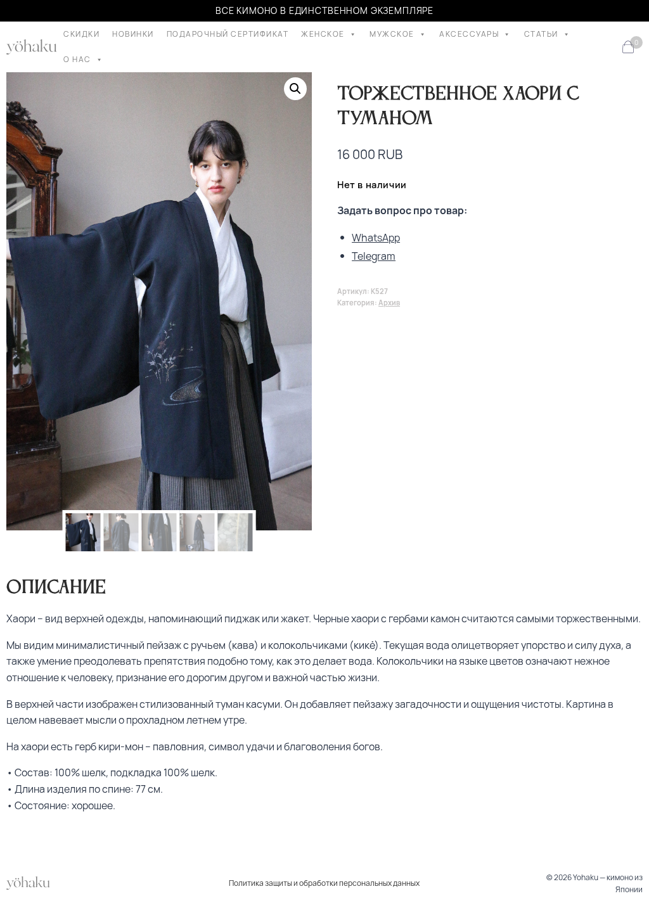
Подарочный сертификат (228, 34)
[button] (295, 88)
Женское (323, 34)
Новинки (133, 34)
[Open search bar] (607, 47)
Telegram (373, 256)
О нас (77, 59)
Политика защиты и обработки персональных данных (324, 883)
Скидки (81, 34)
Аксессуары (469, 34)
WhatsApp (376, 238)
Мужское (391, 34)
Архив (389, 302)
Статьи (541, 34)
